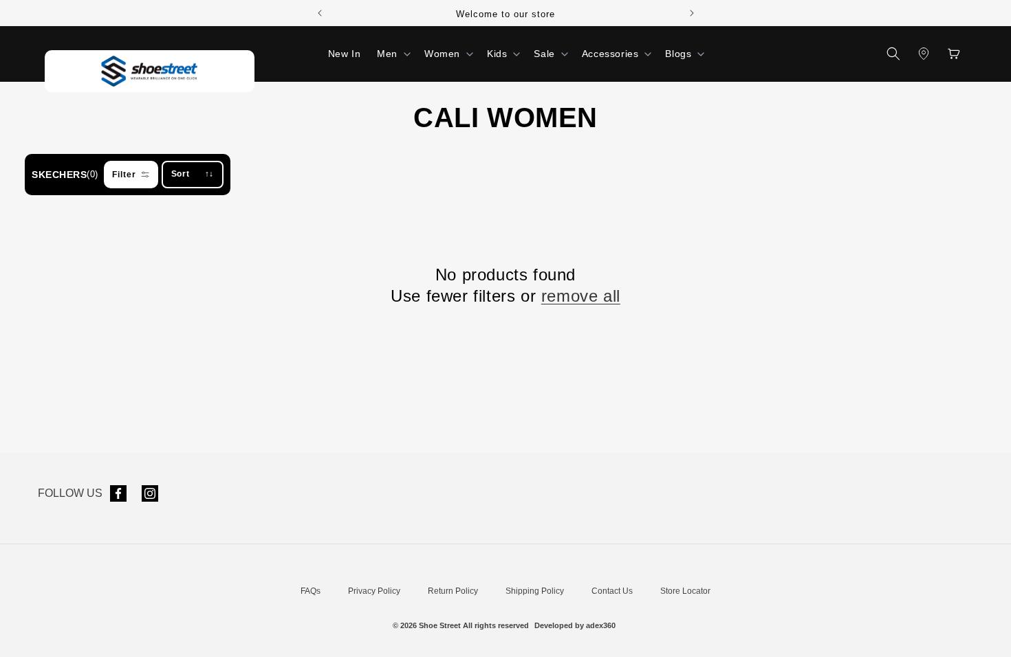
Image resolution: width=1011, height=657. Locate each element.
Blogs (678, 53)
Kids (497, 53)
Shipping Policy (535, 591)
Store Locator (685, 591)
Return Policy (453, 591)
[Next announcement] (692, 13)
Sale (544, 53)
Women (442, 53)
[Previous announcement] (320, 13)
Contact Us (612, 591)
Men (387, 53)
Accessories (610, 53)
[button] (392, 53)
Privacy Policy (374, 591)
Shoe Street (440, 625)
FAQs (310, 591)
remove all (580, 296)
